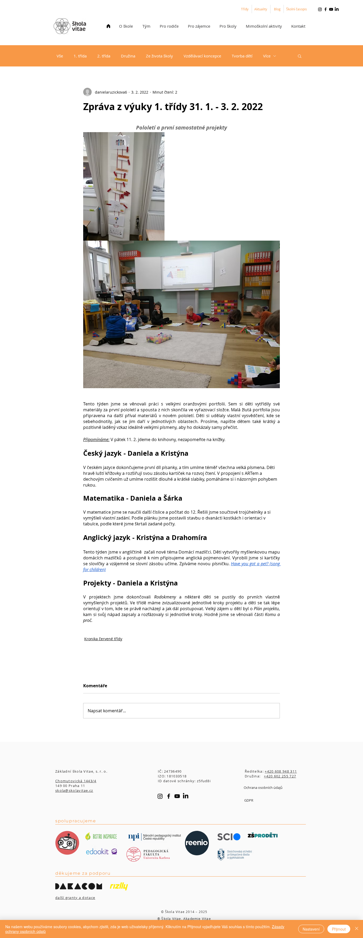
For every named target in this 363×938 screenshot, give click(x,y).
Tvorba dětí (242, 55)
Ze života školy (159, 55)
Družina (128, 55)
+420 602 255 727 (280, 776)
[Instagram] (320, 9)
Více (267, 55)
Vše (60, 55)
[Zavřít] (356, 929)
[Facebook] (325, 9)
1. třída (80, 55)
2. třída (103, 55)
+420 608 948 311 (281, 771)
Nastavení (311, 929)
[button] (126, 26)
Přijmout (339, 929)
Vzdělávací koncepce (202, 55)
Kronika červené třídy (103, 638)
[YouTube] (331, 9)
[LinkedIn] (336, 9)
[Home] (108, 26)
